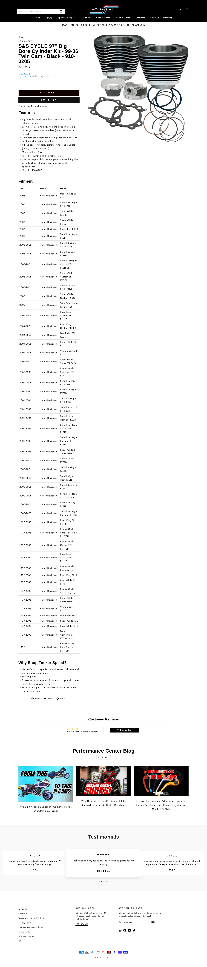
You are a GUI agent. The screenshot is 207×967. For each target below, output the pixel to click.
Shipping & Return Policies (30, 927)
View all (103, 757)
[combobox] (41, 11)
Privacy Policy (24, 922)
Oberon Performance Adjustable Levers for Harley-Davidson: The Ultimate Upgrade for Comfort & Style (161, 805)
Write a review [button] (124, 730)
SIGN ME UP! (81, 924)
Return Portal (24, 931)
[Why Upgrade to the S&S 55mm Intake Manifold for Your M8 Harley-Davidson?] (103, 781)
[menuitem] (37, 18)
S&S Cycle (25, 41)
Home (21, 37)
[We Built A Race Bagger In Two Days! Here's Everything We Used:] (45, 784)
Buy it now (49, 100)
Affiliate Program (26, 936)
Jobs (20, 940)
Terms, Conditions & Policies (31, 918)
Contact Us (23, 913)
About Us (22, 909)
